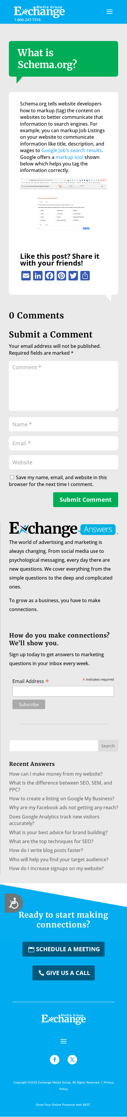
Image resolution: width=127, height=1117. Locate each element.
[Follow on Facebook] (54, 1059)
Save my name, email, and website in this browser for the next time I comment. (58, 480)
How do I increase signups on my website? (56, 868)
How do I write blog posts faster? (46, 850)
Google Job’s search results (71, 150)
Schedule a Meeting (68, 949)
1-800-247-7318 (27, 19)
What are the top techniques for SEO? (51, 841)
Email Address (30, 681)
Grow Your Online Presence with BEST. (63, 1104)
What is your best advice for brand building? (58, 832)
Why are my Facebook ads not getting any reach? (63, 807)
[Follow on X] (72, 1059)
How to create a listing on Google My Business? (61, 798)
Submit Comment (86, 500)
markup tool (69, 157)
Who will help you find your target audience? (58, 859)
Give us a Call (68, 973)
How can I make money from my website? (55, 774)
